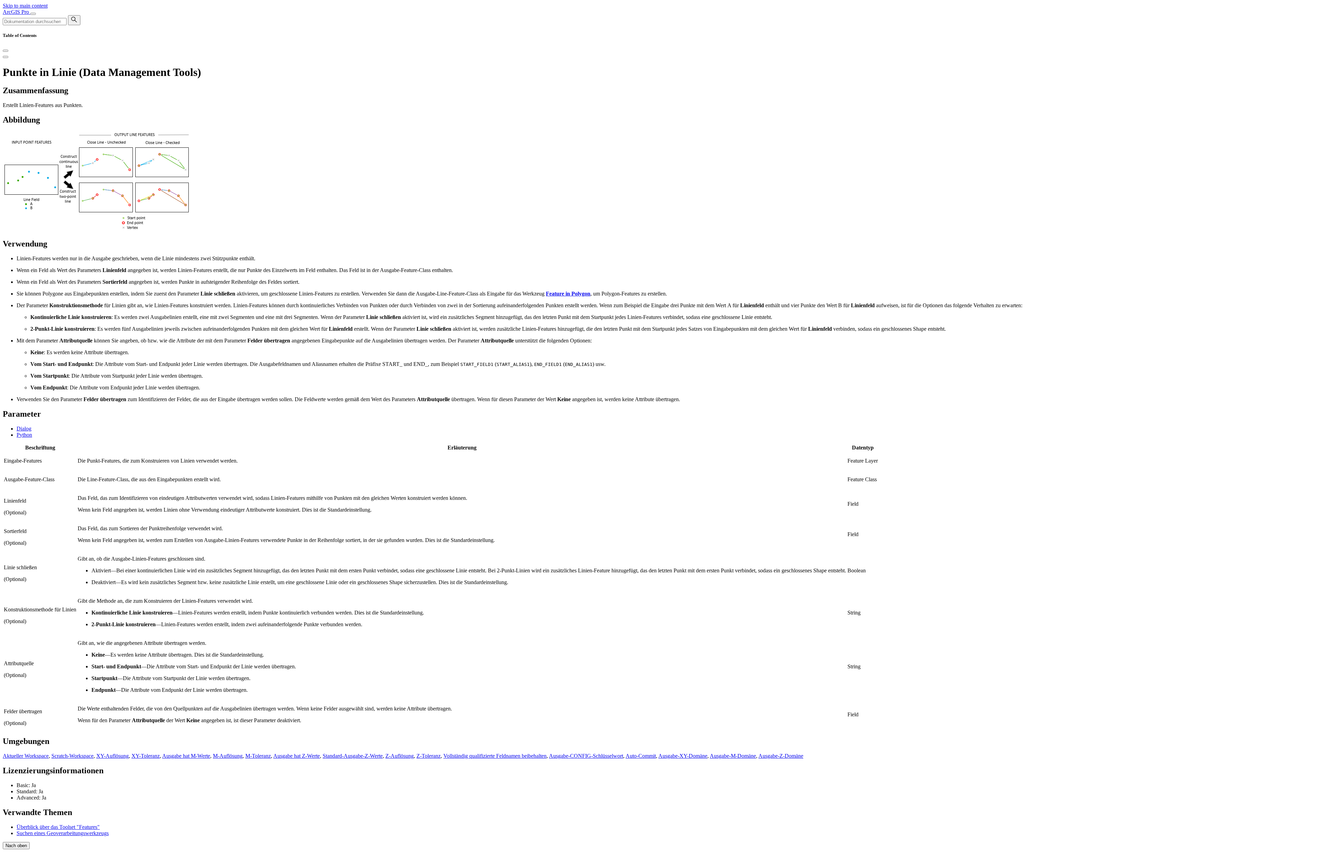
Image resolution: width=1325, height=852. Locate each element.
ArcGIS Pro (16, 12)
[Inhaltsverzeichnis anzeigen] (5, 57)
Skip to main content (25, 6)
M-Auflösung (228, 756)
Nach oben (16, 845)
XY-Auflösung (112, 756)
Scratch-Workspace (72, 756)
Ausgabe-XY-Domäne (682, 756)
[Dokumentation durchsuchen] (74, 20)
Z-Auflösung (399, 756)
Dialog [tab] (24, 429)
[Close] (5, 51)
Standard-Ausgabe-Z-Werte (353, 756)
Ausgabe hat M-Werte (186, 756)
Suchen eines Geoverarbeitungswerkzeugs (63, 833)
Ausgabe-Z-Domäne (780, 756)
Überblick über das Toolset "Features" (58, 827)
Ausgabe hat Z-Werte (296, 756)
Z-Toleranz (428, 756)
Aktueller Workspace (26, 756)
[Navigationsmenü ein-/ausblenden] (33, 14)
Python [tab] (24, 435)
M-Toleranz (258, 756)
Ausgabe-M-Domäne (733, 756)
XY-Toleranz (145, 756)
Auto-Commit (641, 756)
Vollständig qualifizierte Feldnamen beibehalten (495, 756)
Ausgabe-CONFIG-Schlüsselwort (586, 756)
